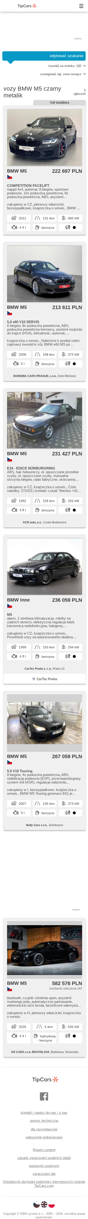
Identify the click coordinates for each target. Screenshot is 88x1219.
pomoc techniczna (44, 1121)
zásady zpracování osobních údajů (44, 1158)
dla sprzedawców (44, 1129)
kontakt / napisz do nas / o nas (44, 1113)
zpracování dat (44, 1174)
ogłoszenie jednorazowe (44, 1137)
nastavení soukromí (44, 1166)
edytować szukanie (66, 56)
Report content (44, 1150)
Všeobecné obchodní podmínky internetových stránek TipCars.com (44, 1184)
